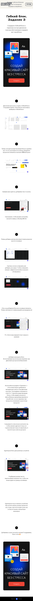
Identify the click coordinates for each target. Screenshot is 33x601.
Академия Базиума (6, 4)
